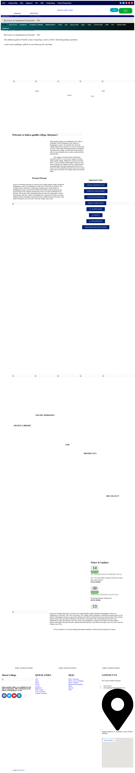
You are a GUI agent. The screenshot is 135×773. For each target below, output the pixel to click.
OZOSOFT (21, 770)
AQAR (70, 688)
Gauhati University (41, 693)
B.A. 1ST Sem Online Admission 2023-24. (106, 574)
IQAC (83, 25)
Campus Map (12, 3)
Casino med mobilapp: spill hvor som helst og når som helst (28, 44)
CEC (36, 679)
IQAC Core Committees (76, 681)
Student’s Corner (36, 25)
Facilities (74, 25)
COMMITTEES (121, 25)
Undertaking (50, 3)
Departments (50, 25)
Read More (96, 582)
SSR (42, 3)
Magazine (29, 3)
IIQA (21, 3)
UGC (4, 3)
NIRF (107, 25)
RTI (36, 3)
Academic (23, 25)
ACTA (37, 686)
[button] (125, 11)
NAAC (89, 25)
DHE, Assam (39, 690)
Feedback (5, 28)
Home (4, 25)
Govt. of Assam (40, 691)
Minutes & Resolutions (75, 684)
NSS (66, 25)
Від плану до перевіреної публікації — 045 (22, 20)
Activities (98, 25)
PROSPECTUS (90, 453)
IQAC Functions (73, 679)
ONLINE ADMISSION (45, 415)
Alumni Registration (64, 3)
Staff (60, 25)
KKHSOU (38, 688)
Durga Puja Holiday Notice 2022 (104, 594)
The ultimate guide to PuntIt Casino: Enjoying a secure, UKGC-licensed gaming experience (41, 40)
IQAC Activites (73, 682)
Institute (13, 25)
